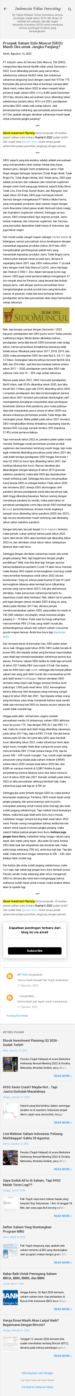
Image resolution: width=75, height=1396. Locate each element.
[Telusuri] (70, 9)
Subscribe (35, 951)
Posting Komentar (17, 1015)
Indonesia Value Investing (37, 8)
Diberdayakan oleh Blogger (37, 1373)
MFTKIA (22, 974)
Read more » (63, 1076)
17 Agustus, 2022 (27, 985)
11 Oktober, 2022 (27, 1007)
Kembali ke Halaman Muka (37, 1387)
